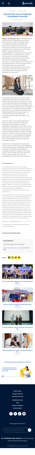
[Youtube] (24, 413)
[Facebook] (9, 257)
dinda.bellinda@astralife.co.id (11, 248)
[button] (9, 3)
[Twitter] (15, 257)
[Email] (19, 257)
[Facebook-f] (15, 413)
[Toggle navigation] (2, 3)
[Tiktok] (19, 413)
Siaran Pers (12, 11)
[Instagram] (12, 257)
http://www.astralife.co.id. (25, 221)
